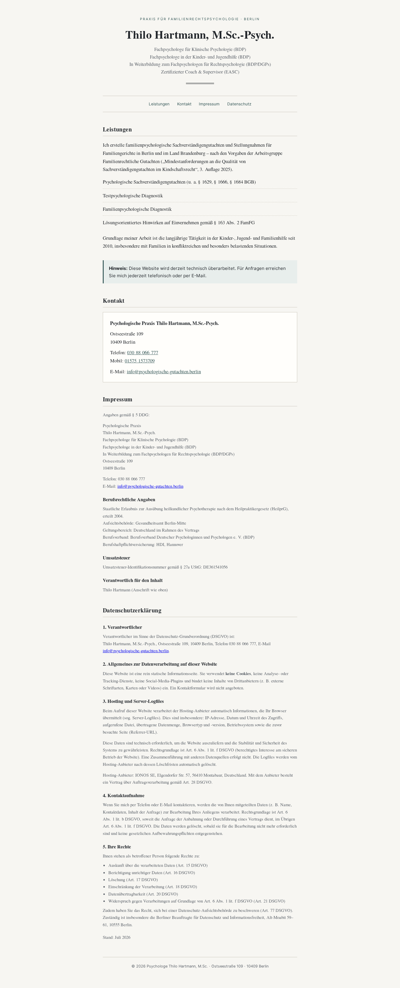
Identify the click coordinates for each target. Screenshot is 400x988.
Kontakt (184, 104)
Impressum (209, 104)
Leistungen (159, 104)
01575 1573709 (140, 360)
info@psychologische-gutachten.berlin (164, 371)
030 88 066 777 (142, 352)
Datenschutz (239, 104)
